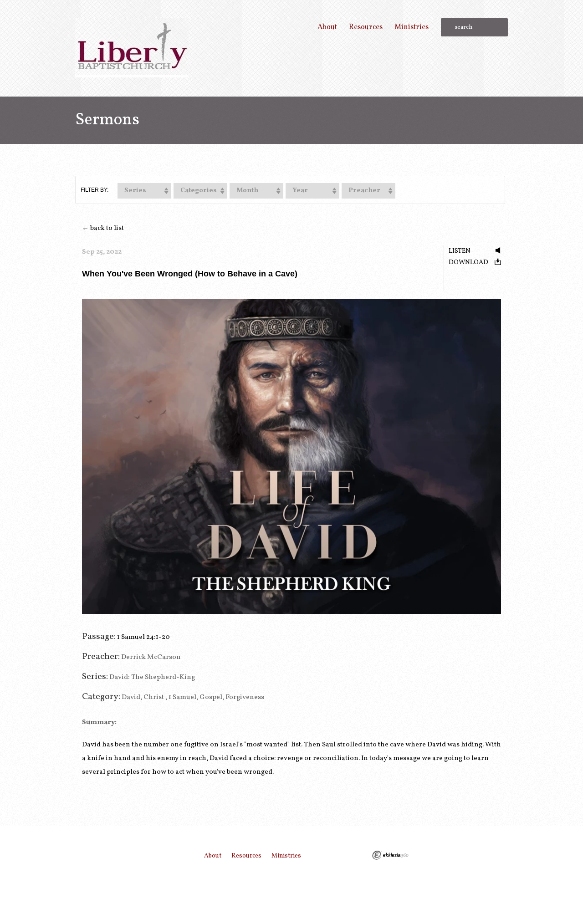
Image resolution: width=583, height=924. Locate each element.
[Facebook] (502, 855)
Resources (366, 27)
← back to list (103, 228)
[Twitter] (486, 855)
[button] (144, 191)
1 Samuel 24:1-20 (143, 637)
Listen (459, 250)
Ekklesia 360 (390, 855)
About (327, 27)
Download (468, 262)
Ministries (411, 27)
